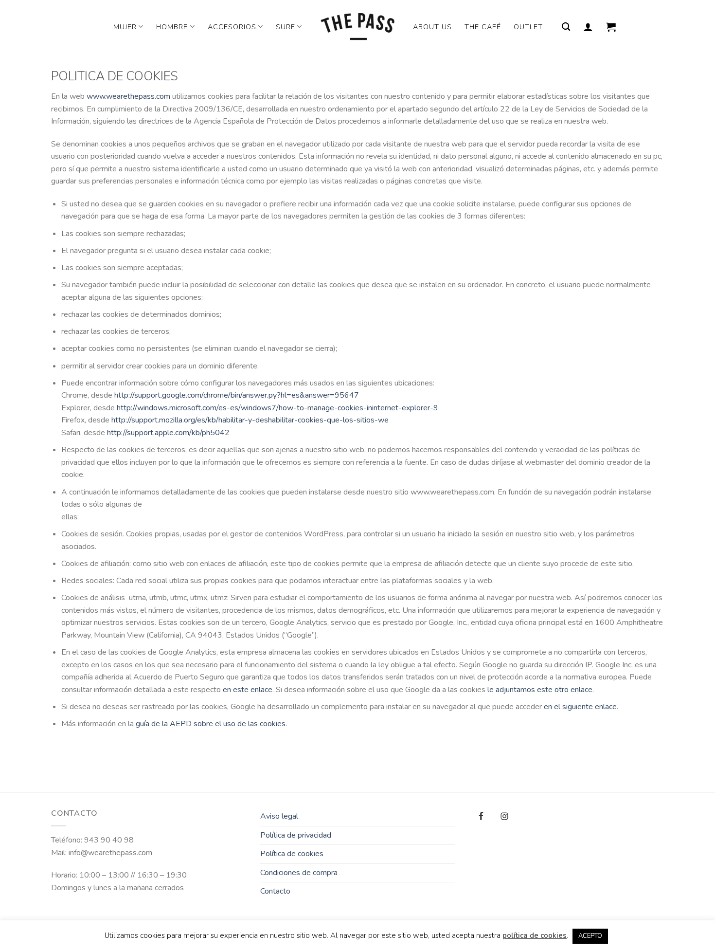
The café (483, 27)
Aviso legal (279, 816)
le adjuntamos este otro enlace (539, 689)
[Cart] (611, 26)
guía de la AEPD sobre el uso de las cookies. (211, 723)
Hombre (172, 27)
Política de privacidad (295, 835)
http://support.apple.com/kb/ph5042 (168, 432)
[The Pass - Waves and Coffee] (357, 26)
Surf (285, 27)
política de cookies (534, 935)
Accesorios (232, 27)
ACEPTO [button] (590, 936)
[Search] (566, 27)
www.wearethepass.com (128, 96)
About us (432, 27)
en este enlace (247, 689)
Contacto (275, 891)
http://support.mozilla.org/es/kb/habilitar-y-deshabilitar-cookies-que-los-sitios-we (250, 420)
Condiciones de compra (299, 872)
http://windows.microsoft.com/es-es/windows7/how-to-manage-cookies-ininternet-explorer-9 (277, 408)
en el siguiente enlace (580, 706)
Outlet (528, 27)
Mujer (125, 27)
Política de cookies (291, 853)
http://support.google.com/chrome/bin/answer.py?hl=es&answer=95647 (236, 395)
